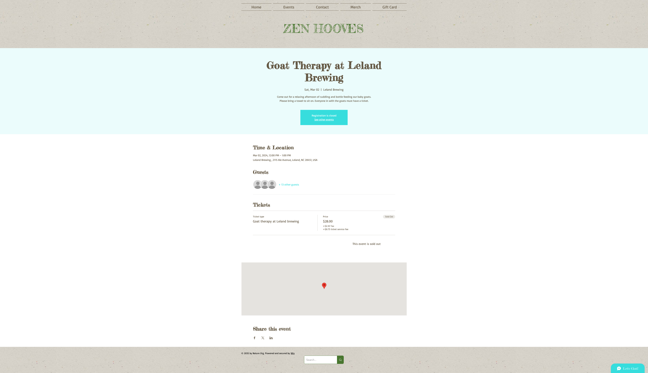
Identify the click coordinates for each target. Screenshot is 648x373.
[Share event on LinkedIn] (271, 338)
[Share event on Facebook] (254, 338)
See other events (324, 119)
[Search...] (340, 360)
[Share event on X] (262, 338)
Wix (293, 353)
